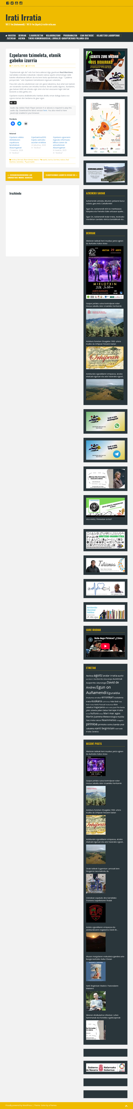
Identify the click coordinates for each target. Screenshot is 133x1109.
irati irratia (108, 707)
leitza (101, 714)
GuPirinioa (106, 702)
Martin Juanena (94, 716)
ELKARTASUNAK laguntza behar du (61, 175)
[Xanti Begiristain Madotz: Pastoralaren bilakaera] (96, 1000)
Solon (43, 1105)
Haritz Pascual (99, 704)
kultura (95, 713)
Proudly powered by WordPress (18, 1105)
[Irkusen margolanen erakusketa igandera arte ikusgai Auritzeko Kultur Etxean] (96, 971)
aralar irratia (110, 675)
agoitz (98, 675)
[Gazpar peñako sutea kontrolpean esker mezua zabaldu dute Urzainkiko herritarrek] (105, 323)
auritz (121, 675)
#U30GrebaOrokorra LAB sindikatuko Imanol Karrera (20, 176)
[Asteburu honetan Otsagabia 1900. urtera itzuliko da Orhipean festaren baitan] (105, 358)
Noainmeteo (109, 720)
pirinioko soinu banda (108, 724)
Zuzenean (11, 38)
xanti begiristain (105, 728)
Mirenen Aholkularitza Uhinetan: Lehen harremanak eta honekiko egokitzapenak (103, 1016)
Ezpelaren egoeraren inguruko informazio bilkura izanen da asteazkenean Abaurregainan (61, 142)
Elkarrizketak (36, 35)
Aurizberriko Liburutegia (103, 679)
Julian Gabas (103, 710)
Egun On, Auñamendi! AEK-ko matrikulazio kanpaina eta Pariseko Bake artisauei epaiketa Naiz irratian (105, 210)
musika (120, 716)
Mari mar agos (111, 713)
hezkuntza (109, 705)
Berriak (22, 35)
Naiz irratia (90, 720)
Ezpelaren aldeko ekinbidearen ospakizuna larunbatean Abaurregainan (16, 142)
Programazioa (70, 35)
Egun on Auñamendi (98, 690)
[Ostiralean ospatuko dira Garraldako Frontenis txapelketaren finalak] (96, 913)
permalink (30, 162)
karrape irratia (116, 710)
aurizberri (89, 679)
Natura (36, 160)
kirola (88, 714)
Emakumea (90, 698)
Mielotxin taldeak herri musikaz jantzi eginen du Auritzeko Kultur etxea (104, 242)
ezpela (44, 160)
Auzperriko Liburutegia (96, 682)
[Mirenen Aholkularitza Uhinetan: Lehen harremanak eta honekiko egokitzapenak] (96, 1030)
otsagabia (120, 720)
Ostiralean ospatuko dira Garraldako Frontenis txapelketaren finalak (101, 899)
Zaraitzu (95, 731)
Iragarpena (99, 707)
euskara (96, 701)
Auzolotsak (117, 679)
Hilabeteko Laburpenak (108, 35)
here (45, 110)
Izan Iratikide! (87, 35)
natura (62, 160)
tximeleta (20, 162)
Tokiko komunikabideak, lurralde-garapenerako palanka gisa (58, 38)
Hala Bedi (114, 701)
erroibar (98, 697)
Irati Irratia (23, 17)
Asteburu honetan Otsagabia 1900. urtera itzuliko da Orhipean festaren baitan (103, 342)
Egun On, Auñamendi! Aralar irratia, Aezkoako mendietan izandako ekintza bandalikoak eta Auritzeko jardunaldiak (105, 218)
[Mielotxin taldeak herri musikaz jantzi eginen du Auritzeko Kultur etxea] (105, 272)
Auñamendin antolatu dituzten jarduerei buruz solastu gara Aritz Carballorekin (105, 202)
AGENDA (21, 38)
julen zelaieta (91, 710)
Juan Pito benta (119, 707)
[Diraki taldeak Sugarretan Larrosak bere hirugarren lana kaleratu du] (96, 883)
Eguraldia (113, 693)
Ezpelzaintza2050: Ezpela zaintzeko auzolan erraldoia (38, 140)
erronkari (108, 697)
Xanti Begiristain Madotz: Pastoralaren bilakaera (102, 987)
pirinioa (91, 724)
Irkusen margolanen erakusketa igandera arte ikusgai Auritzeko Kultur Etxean (105, 957)
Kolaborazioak (53, 35)
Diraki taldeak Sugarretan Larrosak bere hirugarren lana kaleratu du (102, 869)
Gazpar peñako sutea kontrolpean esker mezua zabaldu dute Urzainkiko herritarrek (104, 304)
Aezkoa (14, 160)
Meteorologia (110, 716)
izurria (50, 160)
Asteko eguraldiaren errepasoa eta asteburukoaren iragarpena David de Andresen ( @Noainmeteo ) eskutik (101, 928)
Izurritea (56, 160)
